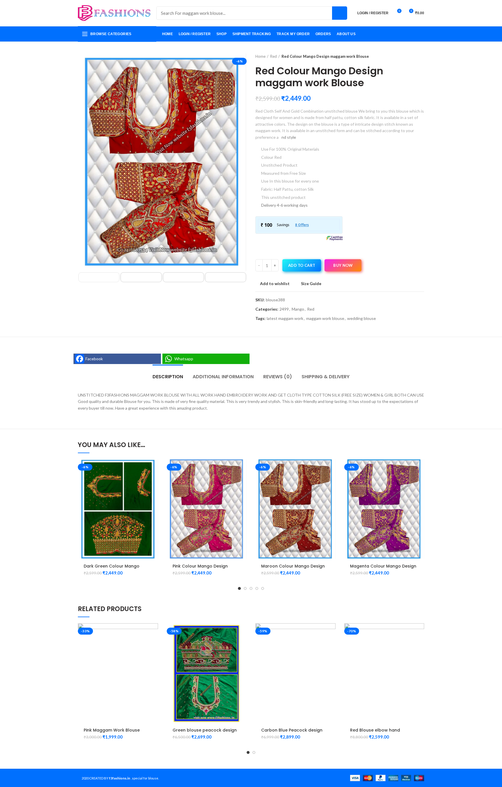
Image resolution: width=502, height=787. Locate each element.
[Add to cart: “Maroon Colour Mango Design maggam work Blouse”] (331, 468)
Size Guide (311, 284)
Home (260, 56)
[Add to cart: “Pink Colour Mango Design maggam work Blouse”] (242, 468)
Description (168, 376)
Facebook (94, 358)
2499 (284, 309)
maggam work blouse (325, 318)
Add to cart (301, 265)
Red (273, 56)
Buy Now (343, 265)
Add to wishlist (275, 284)
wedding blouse (361, 318)
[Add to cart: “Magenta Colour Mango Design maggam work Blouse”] (420, 468)
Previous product (410, 56)
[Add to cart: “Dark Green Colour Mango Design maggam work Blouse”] (153, 468)
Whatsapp (183, 358)
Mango (298, 309)
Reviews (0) (277, 376)
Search (339, 13)
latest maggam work (285, 318)
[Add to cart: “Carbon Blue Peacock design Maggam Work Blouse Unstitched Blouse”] (331, 632)
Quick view (153, 481)
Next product (421, 56)
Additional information (223, 376)
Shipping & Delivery (325, 376)
